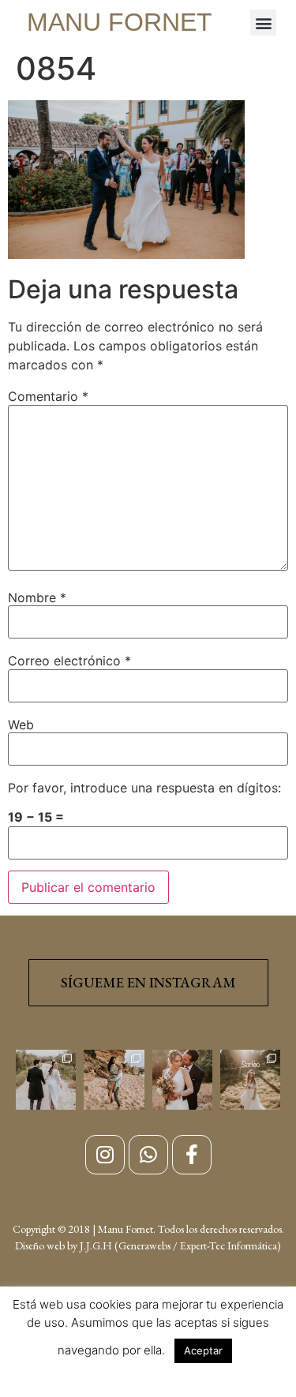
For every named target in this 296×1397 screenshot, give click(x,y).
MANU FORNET (119, 22)
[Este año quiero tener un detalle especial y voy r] (250, 1080)
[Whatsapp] (148, 1154)
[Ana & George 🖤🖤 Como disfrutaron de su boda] (46, 1080)
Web (21, 724)
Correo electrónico (69, 660)
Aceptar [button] (203, 1350)
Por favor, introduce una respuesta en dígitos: (144, 787)
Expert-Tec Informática (228, 1245)
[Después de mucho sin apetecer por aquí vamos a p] (182, 1080)
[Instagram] (105, 1154)
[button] (263, 22)
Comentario (48, 396)
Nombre (37, 597)
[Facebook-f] (192, 1154)
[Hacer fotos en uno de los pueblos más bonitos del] (114, 1080)
